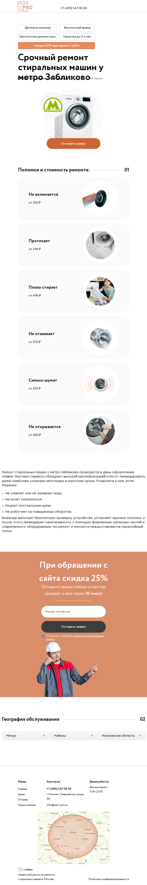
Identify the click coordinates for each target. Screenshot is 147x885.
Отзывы (23, 800)
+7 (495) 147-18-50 (73, 8)
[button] (73, 143)
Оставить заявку (73, 626)
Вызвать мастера (74, 4)
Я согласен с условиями (75, 637)
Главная (22, 789)
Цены (21, 794)
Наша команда (27, 805)
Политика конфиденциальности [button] (109, 879)
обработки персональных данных (75, 637)
